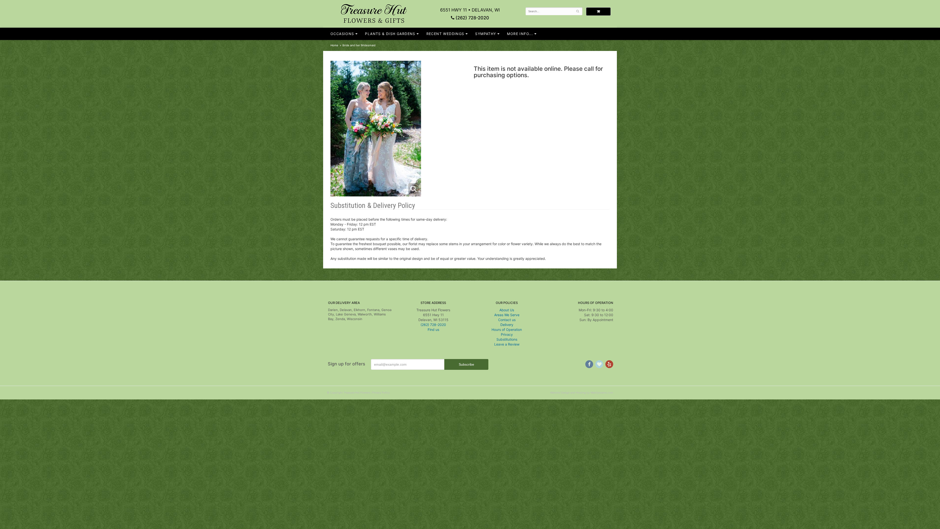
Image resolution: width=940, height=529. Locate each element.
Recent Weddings (445, 34)
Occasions (342, 34)
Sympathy (485, 34)
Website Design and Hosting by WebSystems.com (581, 392)
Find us (433, 329)
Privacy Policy (381, 392)
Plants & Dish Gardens (390, 34)
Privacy (507, 334)
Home (334, 45)
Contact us (507, 320)
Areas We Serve (506, 315)
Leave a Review (506, 344)
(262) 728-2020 (471, 17)
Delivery (506, 325)
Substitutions (506, 339)
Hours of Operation (507, 329)
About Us (506, 310)
